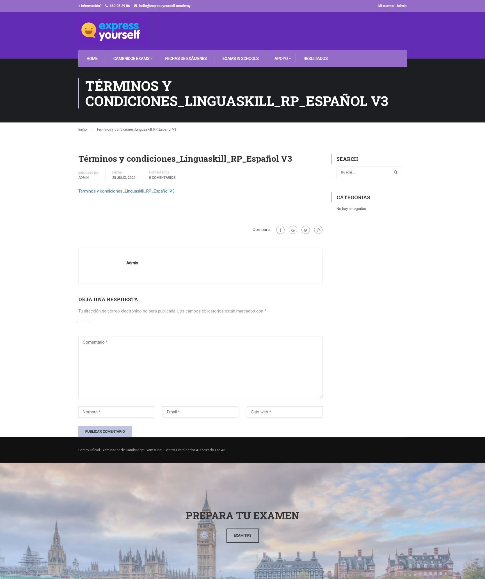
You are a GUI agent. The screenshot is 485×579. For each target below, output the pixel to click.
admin (83, 178)
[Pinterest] (318, 230)
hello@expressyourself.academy (165, 6)
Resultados (316, 58)
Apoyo (281, 58)
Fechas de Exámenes (186, 58)
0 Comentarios (162, 178)
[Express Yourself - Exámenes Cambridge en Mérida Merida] (112, 31)
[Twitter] (305, 230)
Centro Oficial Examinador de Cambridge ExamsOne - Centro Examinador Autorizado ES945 (151, 450)
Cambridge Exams (131, 58)
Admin (402, 6)
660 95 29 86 (120, 6)
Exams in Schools (241, 58)
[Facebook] (280, 230)
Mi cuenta (386, 6)
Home (92, 58)
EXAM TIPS (242, 535)
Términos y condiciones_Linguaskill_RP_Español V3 (126, 191)
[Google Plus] (293, 230)
